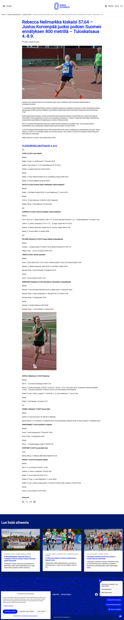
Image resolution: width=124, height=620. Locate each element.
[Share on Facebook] (23, 502)
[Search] (121, 6)
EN (116, 6)
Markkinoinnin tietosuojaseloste (29, 615)
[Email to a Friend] (31, 502)
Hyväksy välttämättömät (26, 611)
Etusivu (3, 14)
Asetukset (41, 611)
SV (118, 6)
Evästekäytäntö (17, 615)
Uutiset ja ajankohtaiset (14, 14)
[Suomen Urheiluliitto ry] (62, 6)
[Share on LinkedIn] (34, 502)
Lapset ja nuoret (27, 14)
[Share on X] (27, 502)
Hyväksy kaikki (10, 611)
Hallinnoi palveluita (8, 605)
